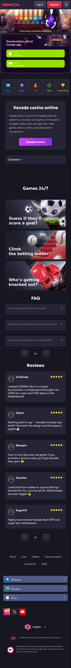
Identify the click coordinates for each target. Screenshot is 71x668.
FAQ (44, 564)
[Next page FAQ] (46, 353)
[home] (10, 4)
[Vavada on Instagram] (6, 611)
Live (23, 556)
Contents (30, 564)
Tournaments (53, 556)
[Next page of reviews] (46, 537)
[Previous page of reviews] (24, 537)
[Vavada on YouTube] (22, 611)
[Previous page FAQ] (24, 353)
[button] (67, 21)
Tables (35, 556)
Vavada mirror (35, 142)
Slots (13, 556)
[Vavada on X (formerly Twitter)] (14, 611)
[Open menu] (66, 4)
